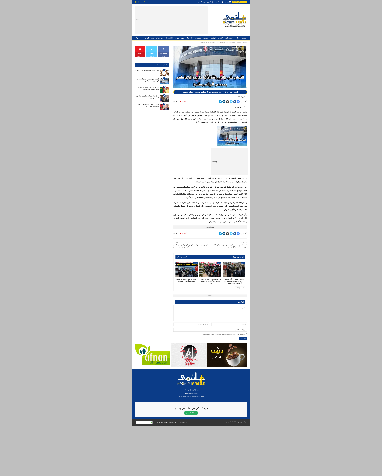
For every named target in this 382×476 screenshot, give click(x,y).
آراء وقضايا (190, 38)
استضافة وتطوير (182, 422)
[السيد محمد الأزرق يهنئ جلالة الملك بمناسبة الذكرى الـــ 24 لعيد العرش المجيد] (164, 107)
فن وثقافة (198, 38)
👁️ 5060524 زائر (191, 413)
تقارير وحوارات (179, 38)
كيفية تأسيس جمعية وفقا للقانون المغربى (147, 70)
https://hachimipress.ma (191, 393)
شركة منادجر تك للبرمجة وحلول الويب (164, 422)
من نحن (227, 2)
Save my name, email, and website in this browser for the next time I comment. (224, 334)
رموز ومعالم (159, 38)
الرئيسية (244, 38)
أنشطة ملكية (229, 38)
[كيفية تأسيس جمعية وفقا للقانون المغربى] (164, 73)
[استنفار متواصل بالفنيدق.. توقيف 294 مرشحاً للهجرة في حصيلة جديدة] (210, 269)
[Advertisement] (177, 20)
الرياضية (213, 38)
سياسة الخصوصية (201, 2)
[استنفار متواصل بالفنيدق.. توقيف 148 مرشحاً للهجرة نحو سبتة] (186, 269)
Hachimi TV (169, 38)
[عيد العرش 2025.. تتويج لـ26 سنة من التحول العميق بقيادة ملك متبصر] (164, 90)
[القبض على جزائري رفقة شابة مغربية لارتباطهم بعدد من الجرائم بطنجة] (164, 81)
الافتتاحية (220, 38)
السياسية (206, 38)
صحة (152, 38)
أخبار (238, 38)
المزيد (147, 38)
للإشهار (209, 2)
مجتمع (243, 263)
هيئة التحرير (218, 2)
